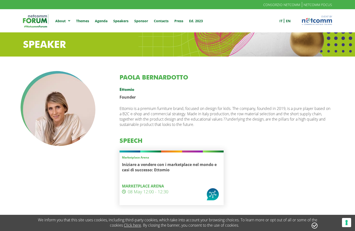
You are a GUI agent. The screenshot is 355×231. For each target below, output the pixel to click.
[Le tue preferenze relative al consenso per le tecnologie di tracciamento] (346, 222)
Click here (132, 225)
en (288, 21)
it (281, 21)
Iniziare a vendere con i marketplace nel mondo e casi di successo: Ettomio (169, 167)
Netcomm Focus (318, 4)
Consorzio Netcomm (281, 4)
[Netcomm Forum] (35, 21)
